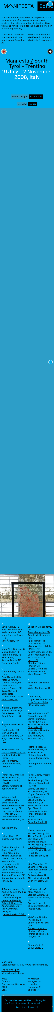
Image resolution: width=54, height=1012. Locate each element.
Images (32, 104)
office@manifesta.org (13, 973)
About (15, 97)
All (3, 43)
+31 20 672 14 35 (10, 970)
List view (22, 104)
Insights (24, 97)
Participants (36, 97)
